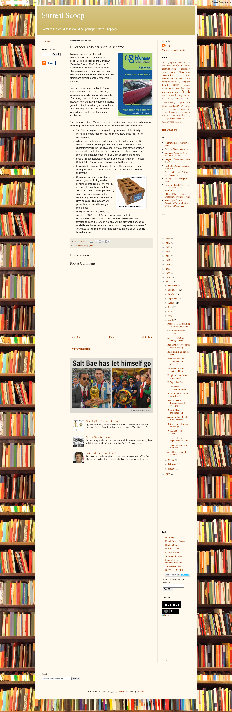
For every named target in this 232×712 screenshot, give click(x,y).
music (177, 98)
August (171, 302)
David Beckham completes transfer (176, 388)
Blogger (140, 691)
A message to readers (174, 556)
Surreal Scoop (63, 15)
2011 (168, 264)
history (176, 84)
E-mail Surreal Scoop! (175, 541)
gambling (182, 81)
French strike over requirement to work (177, 439)
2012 (168, 260)
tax (177, 115)
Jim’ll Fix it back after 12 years (177, 453)
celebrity (177, 65)
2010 (168, 268)
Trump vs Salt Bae (80, 349)
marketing (176, 95)
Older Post (147, 337)
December (173, 285)
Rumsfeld (179, 112)
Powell (164, 106)
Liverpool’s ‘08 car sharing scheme (176, 339)
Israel (188, 88)
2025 (164, 62)
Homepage (170, 537)
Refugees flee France (176, 382)
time (163, 118)
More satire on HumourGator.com (173, 561)
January (171, 468)
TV (183, 118)
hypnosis (187, 85)
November (173, 289)
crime (80, 245)
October (172, 294)
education (186, 75)
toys (167, 118)
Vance (164, 122)
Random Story (171, 544)
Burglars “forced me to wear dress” (177, 160)
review (165, 112)
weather (170, 121)
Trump (178, 118)
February (172, 464)
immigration (167, 87)
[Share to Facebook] (105, 241)
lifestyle (185, 91)
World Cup (179, 122)
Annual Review (183, 62)
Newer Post (76, 337)
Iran (177, 88)
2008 (168, 277)
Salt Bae (187, 112)
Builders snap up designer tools (178, 353)
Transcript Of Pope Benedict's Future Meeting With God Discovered (176, 203)
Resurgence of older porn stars (176, 180)
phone (176, 102)
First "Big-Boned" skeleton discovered (103, 421)
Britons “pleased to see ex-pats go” (177, 425)
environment (167, 78)
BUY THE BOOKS (174, 569)
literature (166, 95)
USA (187, 118)
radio (170, 105)
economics (167, 75)
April (170, 320)
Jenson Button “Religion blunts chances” (178, 418)
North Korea (167, 102)
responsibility (184, 109)
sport (172, 115)
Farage (165, 81)
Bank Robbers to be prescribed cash (176, 411)
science (165, 115)
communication (169, 68)
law (176, 92)
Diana (181, 72)
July (170, 307)
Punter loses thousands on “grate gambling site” (178, 325)
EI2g (167, 45)
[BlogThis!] (99, 241)
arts (163, 65)
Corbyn (165, 72)
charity (187, 65)
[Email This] (96, 241)
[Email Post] (91, 241)
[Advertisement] (178, 224)
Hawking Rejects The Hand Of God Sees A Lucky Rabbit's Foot (177, 187)
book (169, 65)
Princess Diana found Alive (98, 437)
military (169, 98)
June (170, 311)
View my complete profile (173, 49)
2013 (168, 255)
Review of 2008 (172, 552)
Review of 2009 (172, 548)
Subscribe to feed (173, 566)
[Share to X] (102, 241)
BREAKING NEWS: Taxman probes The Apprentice (177, 403)
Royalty (172, 112)
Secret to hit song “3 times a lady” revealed (177, 173)
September (173, 298)
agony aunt (172, 62)
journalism (167, 92)
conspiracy (185, 68)
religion (172, 109)
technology (184, 115)
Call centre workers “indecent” (176, 332)
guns (188, 81)
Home (111, 337)
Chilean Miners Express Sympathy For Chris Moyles (177, 195)
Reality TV (178, 105)
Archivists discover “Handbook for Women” (175, 361)
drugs (188, 72)
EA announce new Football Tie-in (175, 369)
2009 (168, 273)
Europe (86, 245)
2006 (168, 474)
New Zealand (185, 98)
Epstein (179, 78)
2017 (168, 242)
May (170, 315)
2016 (168, 247)
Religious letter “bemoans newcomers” (178, 376)
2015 (168, 251)
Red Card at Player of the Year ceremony (178, 346)
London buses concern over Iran (177, 446)
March (171, 459)
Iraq (182, 88)
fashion (171, 81)
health (165, 84)
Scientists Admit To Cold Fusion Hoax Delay (176, 154)
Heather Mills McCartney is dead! (101, 452)
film (176, 81)
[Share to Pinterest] (108, 241)
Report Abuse (169, 130)
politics (185, 102)
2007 (168, 281)
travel (92, 245)
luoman (121, 691)
